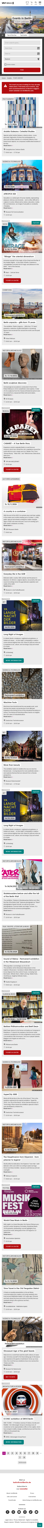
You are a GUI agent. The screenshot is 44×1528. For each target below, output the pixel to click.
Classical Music (9, 994)
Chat (39, 1525)
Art (4, 602)
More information (14, 660)
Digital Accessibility (32, 1520)
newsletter (24, 1489)
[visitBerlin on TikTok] (30, 1512)
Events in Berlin (22, 18)
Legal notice (9, 1520)
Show (5, 224)
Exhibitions (7, 290)
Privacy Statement (19, 1520)
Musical (6, 411)
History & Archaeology (12, 351)
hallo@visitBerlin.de (22, 1482)
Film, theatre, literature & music (16, 927)
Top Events (23, 35)
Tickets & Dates (12, 280)
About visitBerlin (12, 1493)
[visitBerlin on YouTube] (19, 1512)
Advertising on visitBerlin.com (32, 1500)
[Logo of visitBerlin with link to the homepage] (8, 3)
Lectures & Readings (11, 479)
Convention (32, 1496)
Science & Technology (12, 162)
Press (32, 1493)
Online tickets (11, 64)
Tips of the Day (11, 35)
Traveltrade (12, 1500)
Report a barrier (9, 1522)
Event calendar (22, 22)
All (2, 35)
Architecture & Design (12, 1386)
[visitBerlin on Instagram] (25, 1512)
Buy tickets (10, 1377)
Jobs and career (12, 1496)
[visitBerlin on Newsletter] (36, 1512)
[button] (31, 3)
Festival (6, 1188)
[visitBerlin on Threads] (13, 1512)
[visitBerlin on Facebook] (7, 1512)
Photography (8, 99)
